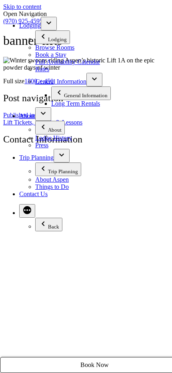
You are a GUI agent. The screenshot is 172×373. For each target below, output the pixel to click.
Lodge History (53, 137)
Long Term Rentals (75, 103)
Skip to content (22, 6)
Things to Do (52, 186)
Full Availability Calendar (67, 61)
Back (53, 227)
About (27, 115)
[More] (27, 211)
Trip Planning (36, 157)
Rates (42, 69)
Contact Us (33, 194)
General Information (60, 81)
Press (41, 145)
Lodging (30, 25)
